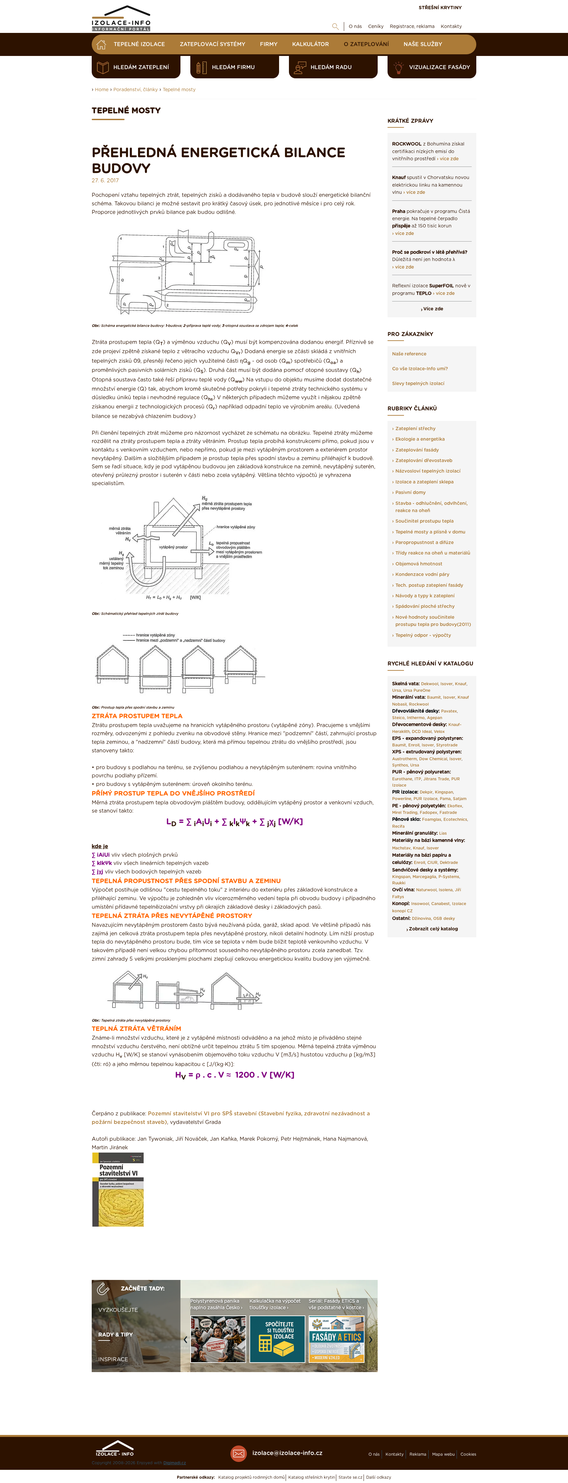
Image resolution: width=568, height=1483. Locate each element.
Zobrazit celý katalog (433, 929)
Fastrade (448, 813)
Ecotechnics (455, 819)
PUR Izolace (426, 799)
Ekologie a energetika (420, 439)
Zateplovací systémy (212, 44)
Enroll (413, 745)
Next (372, 1343)
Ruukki (398, 883)
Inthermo (416, 718)
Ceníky (376, 26)
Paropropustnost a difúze (424, 542)
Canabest (440, 904)
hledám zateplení (141, 67)
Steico (398, 718)
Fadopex (428, 813)
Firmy (268, 44)
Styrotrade (447, 745)
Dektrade (449, 863)
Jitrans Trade (436, 779)
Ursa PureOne (416, 690)
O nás (355, 26)
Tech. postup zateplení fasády (429, 585)
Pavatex (449, 711)
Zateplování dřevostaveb (423, 460)
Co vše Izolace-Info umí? (420, 369)
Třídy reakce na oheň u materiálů (432, 553)
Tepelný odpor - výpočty (423, 635)
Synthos (400, 765)
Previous (187, 1343)
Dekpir (426, 792)
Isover (446, 684)
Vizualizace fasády (439, 67)
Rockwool (419, 704)
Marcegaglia (424, 877)
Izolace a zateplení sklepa (424, 482)
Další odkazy (378, 1477)
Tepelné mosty (179, 90)
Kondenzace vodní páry (422, 574)
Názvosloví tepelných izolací (428, 471)
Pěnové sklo (405, 819)
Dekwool (429, 684)
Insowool (420, 904)
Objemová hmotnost (418, 564)
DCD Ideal (422, 732)
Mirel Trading (404, 813)
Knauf (460, 684)
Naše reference (409, 354)
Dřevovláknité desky (415, 711)
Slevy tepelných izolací (418, 383)
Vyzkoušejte (118, 1310)
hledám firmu (233, 67)
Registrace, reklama (412, 26)
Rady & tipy (115, 1335)
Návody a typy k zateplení (425, 596)
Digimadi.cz (174, 1463)
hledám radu (331, 67)
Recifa (398, 826)
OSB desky (444, 919)
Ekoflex (454, 806)
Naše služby (423, 44)
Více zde (433, 309)
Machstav (401, 848)
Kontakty (451, 26)
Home (101, 90)
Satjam (459, 799)
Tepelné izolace (139, 44)
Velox (439, 732)
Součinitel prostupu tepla (424, 521)
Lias (443, 833)
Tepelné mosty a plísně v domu (430, 532)
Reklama (418, 1454)
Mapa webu (443, 1454)
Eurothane (402, 779)
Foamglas (431, 819)
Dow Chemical (433, 759)
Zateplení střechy (415, 429)
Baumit (434, 697)
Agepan (434, 718)
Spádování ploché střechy (425, 606)
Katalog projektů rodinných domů (251, 1477)
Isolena (446, 890)
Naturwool (426, 890)
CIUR (432, 863)
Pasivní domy (410, 492)
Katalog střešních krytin (311, 1477)
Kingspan (444, 792)
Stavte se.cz (351, 1477)
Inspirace (113, 1359)
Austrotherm (404, 759)
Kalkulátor (310, 44)
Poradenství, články (135, 90)
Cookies (468, 1454)
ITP (417, 779)
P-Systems (448, 877)
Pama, (446, 799)
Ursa (396, 690)
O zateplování (366, 44)
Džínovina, (422, 919)
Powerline (401, 799)
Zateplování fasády (417, 450)
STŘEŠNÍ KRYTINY (440, 8)
